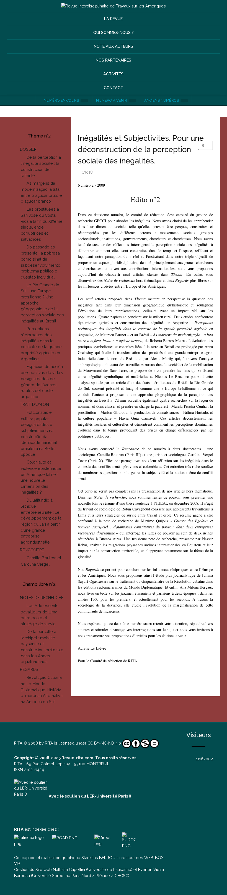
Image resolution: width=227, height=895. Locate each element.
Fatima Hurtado (195, 412)
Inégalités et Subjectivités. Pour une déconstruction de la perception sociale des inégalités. (141, 149)
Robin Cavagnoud (136, 509)
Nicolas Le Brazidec (172, 376)
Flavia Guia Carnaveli (137, 418)
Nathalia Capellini (69, 869)
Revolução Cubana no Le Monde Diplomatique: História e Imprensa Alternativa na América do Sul (42, 689)
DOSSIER (28, 149)
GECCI (101, 220)
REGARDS (29, 669)
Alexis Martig (161, 358)
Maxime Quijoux (155, 520)
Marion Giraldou (113, 412)
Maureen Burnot (113, 334)
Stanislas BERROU (98, 857)
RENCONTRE (32, 549)
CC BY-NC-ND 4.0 (104, 743)
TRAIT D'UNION (34, 404)
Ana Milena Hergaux (196, 587)
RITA (18, 743)
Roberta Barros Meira (167, 340)
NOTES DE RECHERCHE (41, 597)
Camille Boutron (110, 454)
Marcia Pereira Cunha (188, 406)
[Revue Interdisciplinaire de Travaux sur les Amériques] (113, 6)
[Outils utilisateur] (205, 145)
